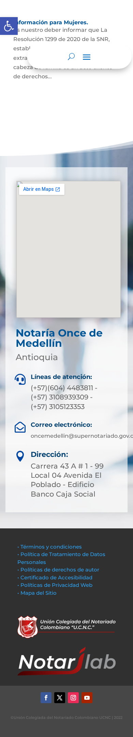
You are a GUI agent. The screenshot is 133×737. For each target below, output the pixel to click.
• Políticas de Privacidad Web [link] (54, 585)
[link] (9, 26)
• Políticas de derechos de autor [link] (58, 569)
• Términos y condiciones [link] (49, 546)
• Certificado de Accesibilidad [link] (54, 577)
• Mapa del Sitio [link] (37, 593)
